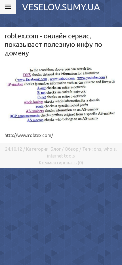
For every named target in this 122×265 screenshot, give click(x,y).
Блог (56, 149)
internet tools (61, 155)
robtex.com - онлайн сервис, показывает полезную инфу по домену (53, 44)
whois (110, 149)
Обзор (71, 149)
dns (97, 149)
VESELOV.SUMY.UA (61, 7)
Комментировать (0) (61, 162)
